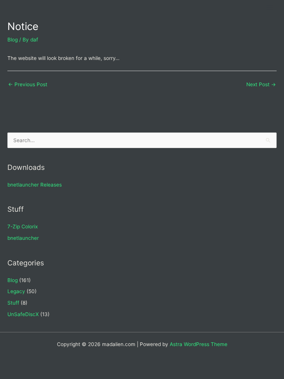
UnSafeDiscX (23, 314)
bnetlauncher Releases (34, 185)
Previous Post (27, 84)
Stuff (13, 303)
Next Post (261, 84)
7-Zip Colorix (22, 226)
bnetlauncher (23, 238)
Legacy (16, 291)
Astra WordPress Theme (198, 344)
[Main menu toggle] (269, 7)
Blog (12, 40)
